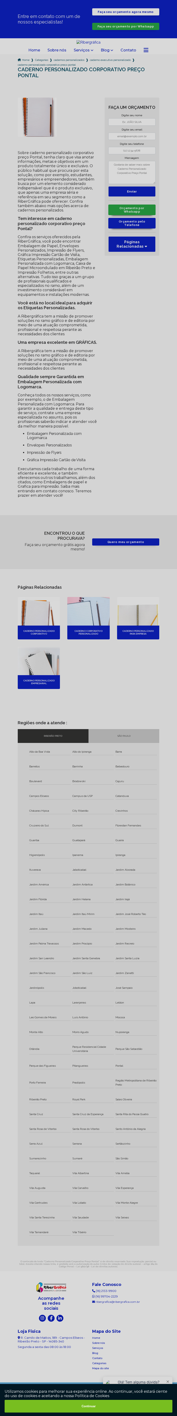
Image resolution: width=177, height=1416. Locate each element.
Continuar (89, 1406)
